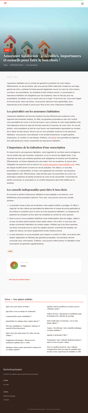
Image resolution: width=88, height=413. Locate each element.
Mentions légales (9, 396)
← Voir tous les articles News (18, 280)
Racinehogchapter (12, 369)
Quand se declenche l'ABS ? (57, 335)
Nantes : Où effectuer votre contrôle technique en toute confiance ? (64, 329)
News (7, 50)
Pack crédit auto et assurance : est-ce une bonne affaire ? (62, 322)
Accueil (9, 77)
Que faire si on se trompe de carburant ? (21, 311)
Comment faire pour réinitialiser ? (19, 316)
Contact (6, 400)
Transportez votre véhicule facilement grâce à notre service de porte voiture (64, 341)
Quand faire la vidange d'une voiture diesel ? (22, 321)
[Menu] (82, 3)
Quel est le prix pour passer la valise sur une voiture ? (23, 334)
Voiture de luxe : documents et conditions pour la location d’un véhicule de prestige (64, 315)
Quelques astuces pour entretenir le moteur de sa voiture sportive (23, 348)
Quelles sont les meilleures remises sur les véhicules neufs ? (63, 307)
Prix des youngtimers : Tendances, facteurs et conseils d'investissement (23, 327)
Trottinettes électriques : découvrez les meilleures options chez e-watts (20, 341)
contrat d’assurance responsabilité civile (58, 164)
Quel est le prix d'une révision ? (18, 306)
